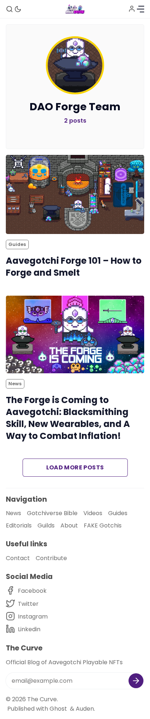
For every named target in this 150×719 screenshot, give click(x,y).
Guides (17, 244)
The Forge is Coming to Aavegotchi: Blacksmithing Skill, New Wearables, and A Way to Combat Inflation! (68, 417)
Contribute (51, 558)
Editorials (19, 525)
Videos (92, 513)
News (14, 384)
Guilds (46, 525)
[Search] (9, 9)
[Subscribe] (136, 680)
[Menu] (140, 9)
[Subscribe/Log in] (131, 8)
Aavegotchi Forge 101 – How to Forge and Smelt (74, 267)
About (69, 525)
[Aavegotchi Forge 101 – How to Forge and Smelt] (75, 194)
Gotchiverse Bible (52, 513)
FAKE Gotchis (103, 525)
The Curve (42, 699)
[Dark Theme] (17, 9)
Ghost (58, 708)
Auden (85, 708)
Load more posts (75, 467)
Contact (18, 558)
